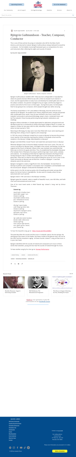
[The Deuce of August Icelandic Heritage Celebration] (62, 282)
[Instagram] (13, 447)
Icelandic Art (31, 258)
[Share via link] (22, 263)
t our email (60, 430)
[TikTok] (24, 447)
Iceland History (15, 255)
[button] (36, 10)
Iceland (23, 255)
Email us (29, 300)
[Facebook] (17, 447)
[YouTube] (21, 447)
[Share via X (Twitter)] (15, 263)
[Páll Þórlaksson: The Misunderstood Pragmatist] (38, 282)
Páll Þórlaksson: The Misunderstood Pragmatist (36, 291)
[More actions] (64, 31)
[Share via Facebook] (11, 263)
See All (71, 273)
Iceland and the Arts (33, 255)
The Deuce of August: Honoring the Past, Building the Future (62, 291)
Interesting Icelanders (21, 258)
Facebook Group (44, 301)
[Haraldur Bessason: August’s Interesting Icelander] (14, 282)
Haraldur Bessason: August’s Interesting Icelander (12, 291)
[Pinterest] (28, 447)
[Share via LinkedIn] (18, 263)
